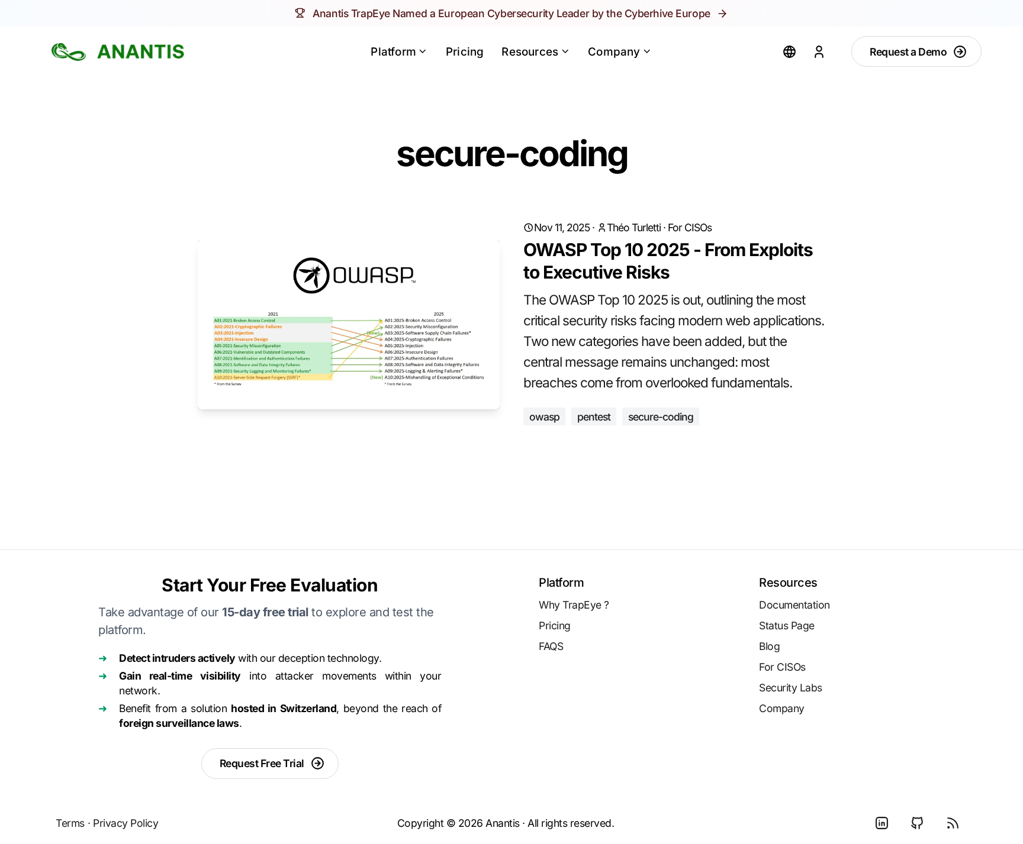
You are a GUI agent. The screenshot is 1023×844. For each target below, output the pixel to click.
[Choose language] (789, 51)
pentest (593, 416)
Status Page (787, 625)
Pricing (465, 52)
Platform (393, 52)
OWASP (544, 416)
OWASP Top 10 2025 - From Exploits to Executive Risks (668, 261)
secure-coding (660, 416)
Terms (70, 823)
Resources (529, 52)
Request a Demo (908, 52)
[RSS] (952, 823)
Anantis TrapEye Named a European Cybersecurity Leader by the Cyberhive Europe (511, 13)
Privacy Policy (125, 823)
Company (614, 52)
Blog (769, 646)
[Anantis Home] (117, 51)
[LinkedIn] (881, 823)
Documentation (794, 605)
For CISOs (690, 227)
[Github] (917, 823)
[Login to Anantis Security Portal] (819, 51)
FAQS (551, 646)
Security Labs (790, 687)
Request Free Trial (262, 763)
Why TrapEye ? (574, 605)
